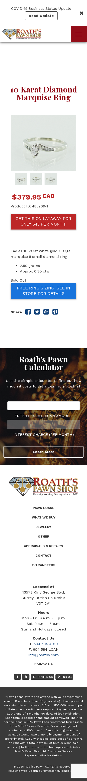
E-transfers (43, 565)
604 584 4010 (46, 644)
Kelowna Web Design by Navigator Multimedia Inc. (42, 770)
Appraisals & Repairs (43, 546)
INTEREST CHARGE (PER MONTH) (43, 434)
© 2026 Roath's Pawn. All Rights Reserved (43, 766)
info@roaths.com (43, 655)
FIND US (66, 677)
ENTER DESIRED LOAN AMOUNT (43, 415)
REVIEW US (45, 677)
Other (43, 536)
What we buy (43, 517)
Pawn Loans (44, 508)
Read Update (41, 15)
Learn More (44, 452)
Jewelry (43, 527)
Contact (43, 555)
